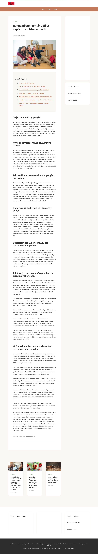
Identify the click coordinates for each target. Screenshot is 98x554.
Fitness (43, 9)
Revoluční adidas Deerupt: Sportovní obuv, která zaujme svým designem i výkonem (80, 26)
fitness (15, 21)
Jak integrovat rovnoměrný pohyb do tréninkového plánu (36, 100)
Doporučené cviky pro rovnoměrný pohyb (31, 93)
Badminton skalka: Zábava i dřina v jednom (81, 40)
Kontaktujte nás (31, 436)
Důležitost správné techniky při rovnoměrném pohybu (35, 96)
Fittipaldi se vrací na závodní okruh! (80, 62)
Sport (49, 9)
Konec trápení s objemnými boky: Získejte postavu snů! (53, 479)
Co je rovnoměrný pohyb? (27, 83)
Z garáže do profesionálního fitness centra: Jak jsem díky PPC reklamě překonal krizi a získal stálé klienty (16, 483)
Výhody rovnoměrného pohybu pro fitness (32, 86)
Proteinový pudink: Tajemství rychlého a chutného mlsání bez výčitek (33, 482)
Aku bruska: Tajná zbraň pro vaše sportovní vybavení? (80, 74)
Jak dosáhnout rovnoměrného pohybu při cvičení (33, 90)
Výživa (55, 9)
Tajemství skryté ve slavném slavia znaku (81, 51)
